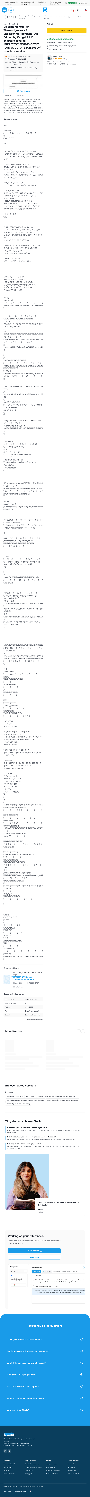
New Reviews (72, 1470)
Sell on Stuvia (8, 1467)
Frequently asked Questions (33, 1467)
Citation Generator (9, 1474)
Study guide (28, 1474)
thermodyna (30, 1096)
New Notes (71, 1467)
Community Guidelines (53, 1470)
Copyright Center (51, 1464)
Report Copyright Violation (35, 1019)
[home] (45, 9)
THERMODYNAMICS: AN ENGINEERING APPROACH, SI (24, 978)
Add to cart (65, 30)
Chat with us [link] (29, 1470)
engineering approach (14, 1096)
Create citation (33, 1251)
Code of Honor (50, 1467)
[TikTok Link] (9, 1451)
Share (81, 17)
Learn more (34, 1257)
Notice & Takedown (52, 1474)
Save (72, 17)
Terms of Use (7, 1491)
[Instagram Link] (5, 1451)
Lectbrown (57, 56)
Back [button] (10, 17)
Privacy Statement (20, 1491)
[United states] (15, 17)
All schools (71, 1464)
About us (6, 1470)
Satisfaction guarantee (32, 1464)
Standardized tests (73, 1474)
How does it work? (9, 1464)
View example (25, 91)
